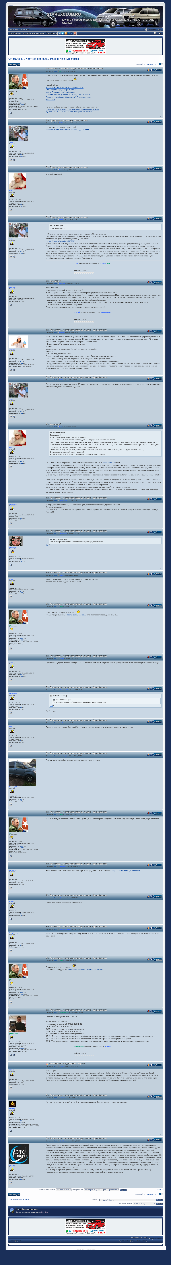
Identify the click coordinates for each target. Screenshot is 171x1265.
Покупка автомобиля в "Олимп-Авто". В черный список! (68, 97)
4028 (22, 104)
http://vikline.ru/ (109, 463)
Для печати (155, 33)
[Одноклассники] (65, 33)
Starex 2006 (63, 500)
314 (21, 361)
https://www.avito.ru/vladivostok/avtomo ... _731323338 (67, 130)
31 (21, 914)
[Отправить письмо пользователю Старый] (10, 369)
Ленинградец (64, 1012)
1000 (21, 103)
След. (159, 1190)
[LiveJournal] (71, 33)
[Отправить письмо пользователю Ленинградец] (10, 1055)
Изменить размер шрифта (160, 33)
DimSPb (62, 1097)
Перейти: (95, 1200)
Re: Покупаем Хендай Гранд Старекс (67, 1064)
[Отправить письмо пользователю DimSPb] (10, 1131)
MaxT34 (62, 898)
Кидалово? (50, 100)
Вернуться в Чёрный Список (19, 1199)
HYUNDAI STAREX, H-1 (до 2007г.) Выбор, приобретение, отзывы (72, 109)
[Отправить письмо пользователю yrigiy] (10, 596)
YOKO (61, 123)
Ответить (12, 64)
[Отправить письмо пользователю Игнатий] (10, 305)
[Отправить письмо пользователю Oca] (10, 209)
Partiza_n (63, 866)
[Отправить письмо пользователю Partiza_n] (10, 887)
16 (21, 915)
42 (21, 154)
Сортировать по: (78, 1190)
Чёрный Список (51, 33)
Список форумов (15, 33)
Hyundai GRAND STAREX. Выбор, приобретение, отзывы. (69, 112)
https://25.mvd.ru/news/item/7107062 (60, 241)
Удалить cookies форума (127, 1241)
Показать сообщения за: (47, 1190)
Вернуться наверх (161, 117)
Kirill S (62, 1066)
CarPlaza (63, 1141)
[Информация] (151, 70)
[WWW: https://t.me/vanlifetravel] (14, 1055)
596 (21, 156)
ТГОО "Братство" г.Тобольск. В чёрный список (64, 87)
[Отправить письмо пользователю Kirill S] (10, 1087)
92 (21, 1122)
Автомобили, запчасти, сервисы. (33, 33)
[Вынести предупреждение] (148, 70)
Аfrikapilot (63, 533)
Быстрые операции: (125, 1203)
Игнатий (62, 283)
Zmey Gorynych (65, 929)
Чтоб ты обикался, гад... (76, 615)
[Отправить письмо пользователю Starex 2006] (10, 523)
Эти (47, 545)
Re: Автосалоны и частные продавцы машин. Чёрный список (76, 330)
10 (21, 801)
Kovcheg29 (63, 756)
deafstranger (106, 312)
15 (21, 1121)
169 (21, 593)
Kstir (61, 723)
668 (21, 363)
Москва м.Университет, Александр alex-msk (86, 970)
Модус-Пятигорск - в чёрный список (60, 92)
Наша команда (142, 1241)
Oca (60, 169)
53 (21, 518)
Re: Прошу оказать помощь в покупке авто (67, 120)
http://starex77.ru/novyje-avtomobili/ (126, 871)
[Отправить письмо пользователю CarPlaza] (10, 1182)
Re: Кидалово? (53, 281)
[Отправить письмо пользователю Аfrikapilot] (10, 565)
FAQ (144, 29)
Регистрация (152, 29)
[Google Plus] (75, 33)
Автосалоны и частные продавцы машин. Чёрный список (43, 58)
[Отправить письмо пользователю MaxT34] (10, 919)
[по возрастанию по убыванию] (115, 1190)
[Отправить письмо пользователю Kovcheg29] (10, 804)
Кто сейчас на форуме (27, 1209)
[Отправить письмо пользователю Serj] (10, 113)
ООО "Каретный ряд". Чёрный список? (61, 90)
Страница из (152, 64)
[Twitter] (62, 33)
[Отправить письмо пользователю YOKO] (10, 159)
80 (21, 560)
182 (21, 206)
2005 (22, 1048)
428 (21, 591)
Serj (60, 71)
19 (21, 799)
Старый (103, 263)
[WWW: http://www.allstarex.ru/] (14, 369)
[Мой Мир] (68, 33)
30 (21, 204)
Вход (159, 29)
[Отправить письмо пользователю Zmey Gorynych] (10, 950)
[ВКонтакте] (59, 33)
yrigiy (62, 575)
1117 (21, 561)
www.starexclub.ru (90, 1249)
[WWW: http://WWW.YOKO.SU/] (14, 159)
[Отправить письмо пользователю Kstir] (10, 745)
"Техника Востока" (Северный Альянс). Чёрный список (68, 95)
